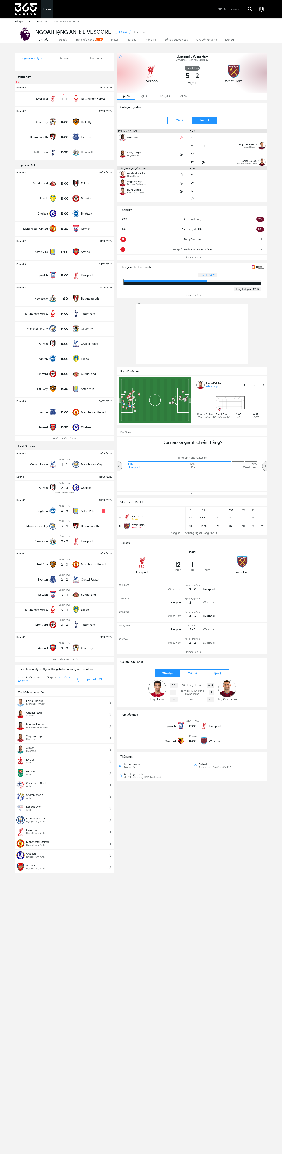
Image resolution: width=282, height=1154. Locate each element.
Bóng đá (20, 21)
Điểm (47, 9)
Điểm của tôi (232, 9)
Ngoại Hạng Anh (38, 21)
